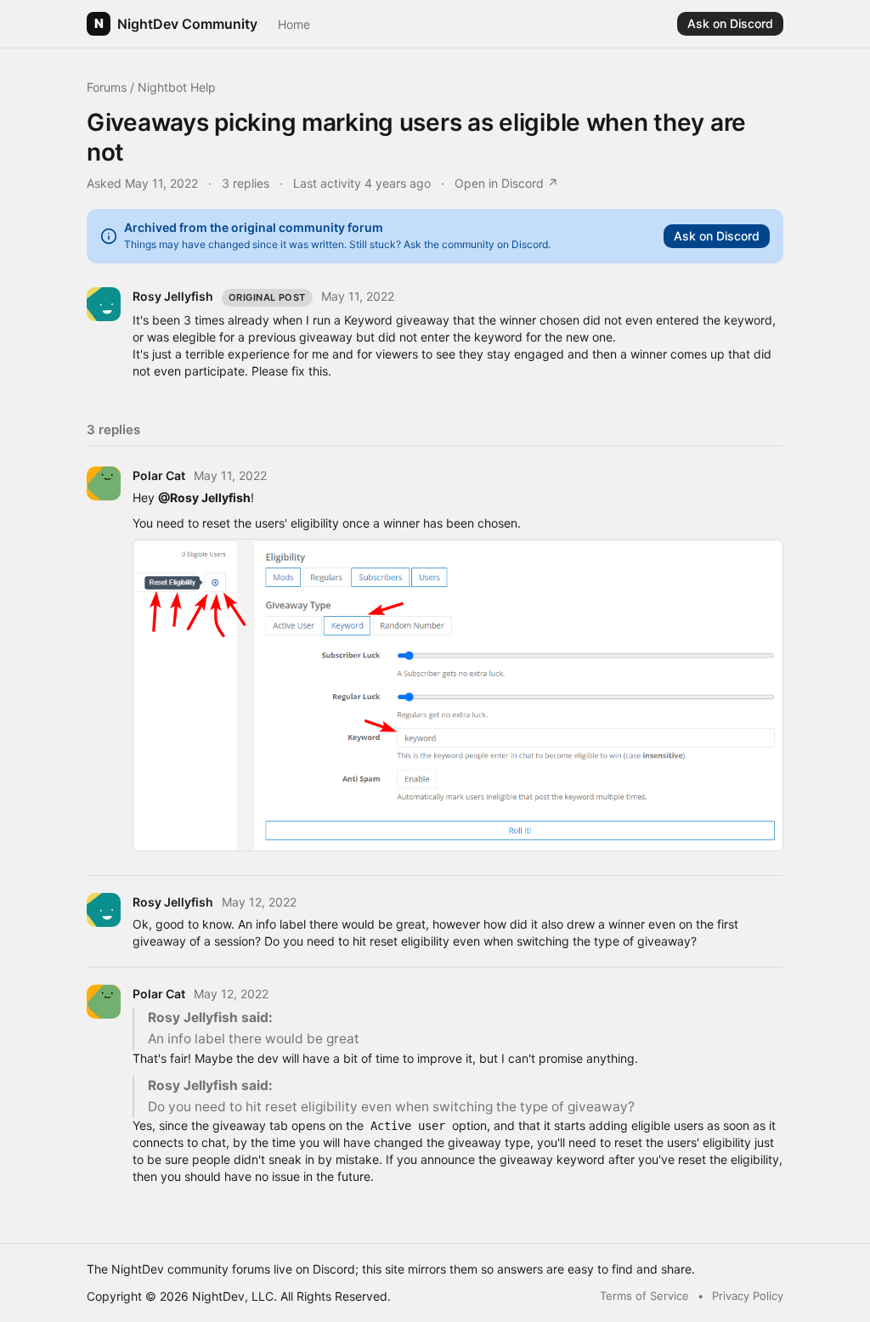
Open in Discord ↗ (506, 183)
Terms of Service (644, 1295)
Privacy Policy (747, 1295)
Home (294, 24)
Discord (334, 1269)
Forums (107, 87)
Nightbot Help (177, 87)
